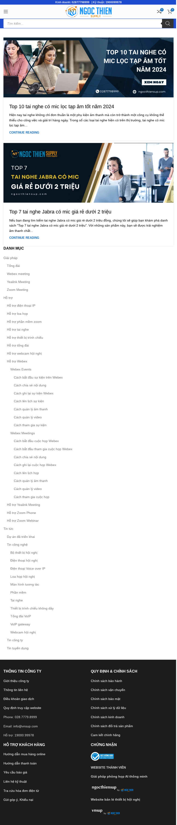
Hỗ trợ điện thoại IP (21, 305)
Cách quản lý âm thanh (31, 409)
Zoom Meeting (17, 290)
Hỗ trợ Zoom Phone (21, 513)
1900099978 (114, 2)
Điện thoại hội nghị (24, 560)
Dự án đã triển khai (21, 537)
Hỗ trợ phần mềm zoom (24, 322)
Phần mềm (18, 592)
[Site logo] (88, 11)
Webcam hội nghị (23, 632)
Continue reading (24, 132)
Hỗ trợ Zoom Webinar (23, 520)
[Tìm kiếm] (168, 23)
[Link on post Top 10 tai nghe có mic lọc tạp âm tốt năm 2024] (88, 67)
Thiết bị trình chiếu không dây (32, 608)
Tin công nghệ (17, 544)
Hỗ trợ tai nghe (18, 329)
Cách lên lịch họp (26, 473)
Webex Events (20, 369)
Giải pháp (10, 258)
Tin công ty (15, 640)
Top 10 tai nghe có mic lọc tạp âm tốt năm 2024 (61, 106)
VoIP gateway (20, 624)
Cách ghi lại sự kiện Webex (33, 393)
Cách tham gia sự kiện (30, 425)
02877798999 (80, 2)
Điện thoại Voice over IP (27, 568)
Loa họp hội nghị (22, 576)
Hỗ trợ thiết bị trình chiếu (25, 337)
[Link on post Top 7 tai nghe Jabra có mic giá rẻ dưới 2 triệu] (88, 173)
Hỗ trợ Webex (17, 361)
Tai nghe (16, 600)
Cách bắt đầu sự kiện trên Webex (38, 377)
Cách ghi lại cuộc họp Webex (35, 465)
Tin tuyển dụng (18, 648)
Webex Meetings (22, 433)
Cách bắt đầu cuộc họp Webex (36, 441)
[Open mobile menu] (5, 11)
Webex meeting (18, 274)
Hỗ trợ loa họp (17, 313)
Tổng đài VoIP (20, 616)
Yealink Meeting (18, 282)
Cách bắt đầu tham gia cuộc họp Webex (43, 449)
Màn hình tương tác (24, 584)
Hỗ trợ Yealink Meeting (23, 505)
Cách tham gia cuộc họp (31, 497)
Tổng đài (13, 266)
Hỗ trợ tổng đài (18, 345)
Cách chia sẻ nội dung (30, 385)
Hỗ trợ (8, 298)
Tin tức (8, 529)
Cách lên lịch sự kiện (29, 401)
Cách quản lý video (28, 417)
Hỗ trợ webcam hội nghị (24, 353)
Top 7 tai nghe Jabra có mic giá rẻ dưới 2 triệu (60, 212)
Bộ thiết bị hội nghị (23, 552)
